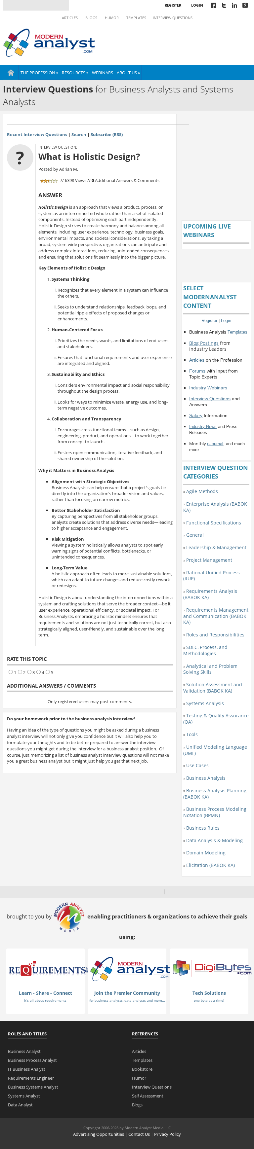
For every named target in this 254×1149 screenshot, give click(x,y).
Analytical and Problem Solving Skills (210, 669)
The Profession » (39, 73)
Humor (112, 18)
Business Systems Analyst (33, 1087)
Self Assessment (147, 1096)
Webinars (102, 73)
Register (173, 5)
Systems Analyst (24, 1096)
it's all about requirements (45, 1000)
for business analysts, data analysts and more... (127, 1000)
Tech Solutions (209, 993)
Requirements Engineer (31, 1078)
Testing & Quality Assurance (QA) (216, 718)
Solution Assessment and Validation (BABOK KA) (212, 687)
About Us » (128, 73)
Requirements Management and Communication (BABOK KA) (215, 616)
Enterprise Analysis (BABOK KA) (215, 507)
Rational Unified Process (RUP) (211, 575)
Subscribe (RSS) (107, 134)
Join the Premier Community (127, 993)
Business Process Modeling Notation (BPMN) (214, 812)
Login (197, 5)
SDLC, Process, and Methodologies (205, 650)
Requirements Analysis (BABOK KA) (210, 594)
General (195, 535)
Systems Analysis (205, 703)
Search (78, 134)
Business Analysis (206, 778)
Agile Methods (202, 491)
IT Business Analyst (26, 1069)
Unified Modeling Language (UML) (215, 750)
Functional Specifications (213, 523)
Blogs (91, 18)
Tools (192, 734)
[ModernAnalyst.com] (130, 969)
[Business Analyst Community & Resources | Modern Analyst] (49, 42)
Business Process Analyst (32, 1060)
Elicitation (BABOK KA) (210, 865)
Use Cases (197, 765)
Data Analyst (20, 1105)
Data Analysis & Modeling (214, 840)
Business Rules (203, 828)
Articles (70, 18)
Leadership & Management (216, 547)
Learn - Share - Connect (45, 993)
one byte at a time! (209, 1000)
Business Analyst (24, 1051)
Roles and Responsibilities (215, 634)
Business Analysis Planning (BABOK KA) (214, 793)
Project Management (209, 560)
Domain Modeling (206, 852)
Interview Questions (172, 18)
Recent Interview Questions (37, 134)
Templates (136, 18)
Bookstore (142, 1069)
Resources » (75, 73)
